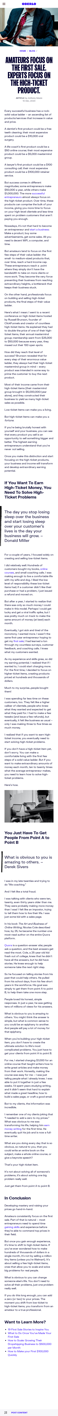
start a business (39, 229)
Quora (8, 945)
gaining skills (12, 1227)
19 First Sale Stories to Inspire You (28, 1329)
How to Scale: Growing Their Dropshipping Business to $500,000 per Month (29, 1344)
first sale (19, 641)
